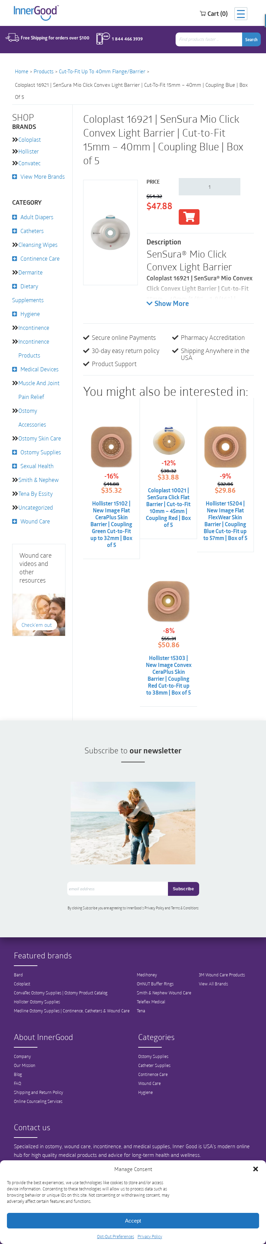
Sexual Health (37, 466)
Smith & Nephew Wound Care (164, 992)
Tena (141, 1010)
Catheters (32, 230)
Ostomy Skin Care (39, 438)
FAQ (17, 1083)
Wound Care (35, 521)
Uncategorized (35, 507)
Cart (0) (217, 13)
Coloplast (29, 139)
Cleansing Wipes (37, 244)
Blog (18, 1074)
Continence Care (40, 258)
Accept (133, 1221)
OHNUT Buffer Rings (155, 983)
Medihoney (147, 974)
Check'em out (36, 624)
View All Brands (213, 983)
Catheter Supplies (154, 1065)
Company (22, 1056)
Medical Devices (39, 369)
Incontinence (33, 327)
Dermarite (30, 272)
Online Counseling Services (38, 1101)
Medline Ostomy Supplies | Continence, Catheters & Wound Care (72, 1010)
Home (21, 71)
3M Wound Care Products (222, 974)
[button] (255, 1169)
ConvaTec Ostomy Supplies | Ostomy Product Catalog (60, 992)
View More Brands (42, 176)
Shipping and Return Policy (38, 1092)
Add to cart (189, 217)
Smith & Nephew (38, 479)
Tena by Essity (35, 493)
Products (44, 71)
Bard (18, 974)
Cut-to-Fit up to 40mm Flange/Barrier (102, 71)
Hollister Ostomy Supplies (37, 1001)
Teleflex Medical (151, 1001)
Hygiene (30, 313)
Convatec (29, 163)
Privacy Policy (150, 1236)
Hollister (28, 151)
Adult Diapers (36, 217)
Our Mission (24, 1065)
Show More (171, 304)
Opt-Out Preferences (115, 1236)
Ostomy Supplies (40, 452)
